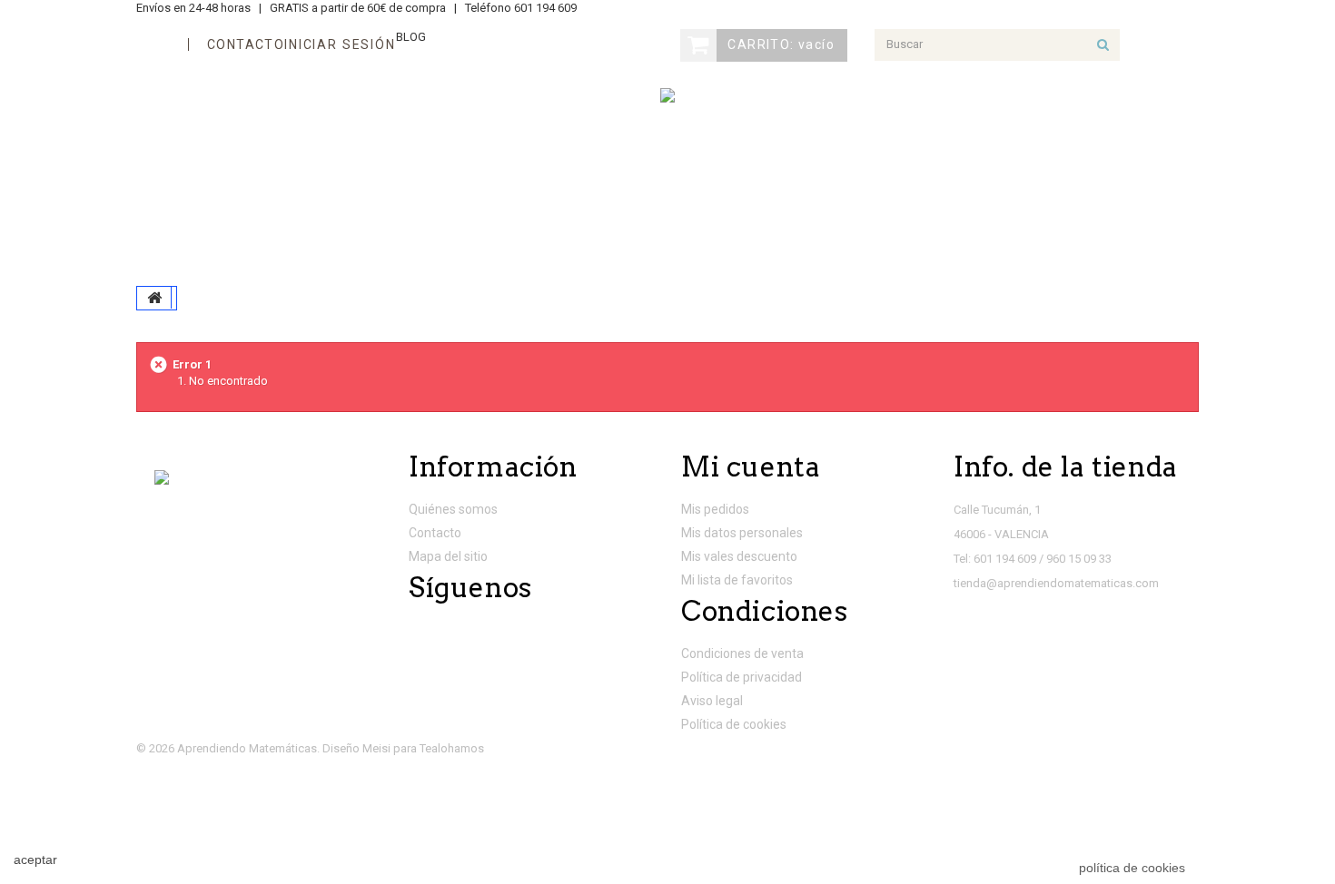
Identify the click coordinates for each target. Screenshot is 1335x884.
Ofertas (956, 217)
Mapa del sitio (448, 556)
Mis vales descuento (739, 556)
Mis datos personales (742, 532)
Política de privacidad (741, 677)
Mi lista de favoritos (737, 580)
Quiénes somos (453, 509)
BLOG (411, 37)
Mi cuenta (750, 466)
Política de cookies (733, 724)
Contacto (435, 532)
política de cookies (1132, 867)
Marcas (851, 217)
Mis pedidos (715, 509)
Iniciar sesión (339, 44)
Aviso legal (712, 700)
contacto (245, 44)
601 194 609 (545, 8)
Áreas (187, 167)
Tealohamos (452, 748)
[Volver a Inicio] (154, 298)
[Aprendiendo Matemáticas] (667, 95)
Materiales (532, 217)
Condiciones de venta (742, 653)
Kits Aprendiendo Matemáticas (296, 217)
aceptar (35, 859)
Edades (283, 167)
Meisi (376, 748)
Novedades (499, 167)
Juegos (382, 167)
